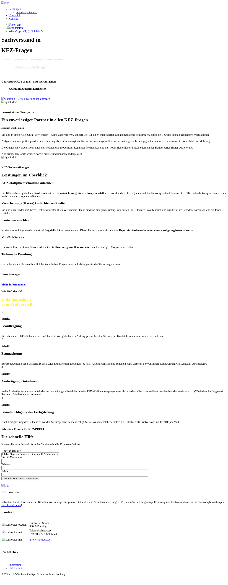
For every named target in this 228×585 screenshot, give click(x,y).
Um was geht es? (11, 450)
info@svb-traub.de (39, 539)
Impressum (15, 564)
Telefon (5, 464)
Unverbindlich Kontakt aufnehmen (20, 478)
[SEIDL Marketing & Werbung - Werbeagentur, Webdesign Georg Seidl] (5, 581)
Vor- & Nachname (11, 457)
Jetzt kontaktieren (11, 505)
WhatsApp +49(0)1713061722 (26, 31)
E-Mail (5, 471)
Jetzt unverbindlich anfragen (34, 98)
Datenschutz (15, 568)
